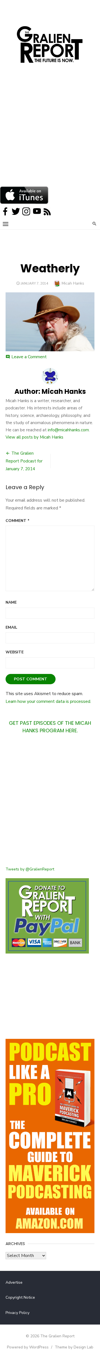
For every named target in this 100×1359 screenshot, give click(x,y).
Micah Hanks (73, 283)
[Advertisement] (50, 133)
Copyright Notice (20, 1297)
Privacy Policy (17, 1312)
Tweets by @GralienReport (30, 869)
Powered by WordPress (28, 1347)
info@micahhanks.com (68, 430)
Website (15, 652)
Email (11, 627)
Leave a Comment (29, 357)
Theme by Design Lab (74, 1347)
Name (11, 602)
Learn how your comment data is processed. (48, 701)
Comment (17, 520)
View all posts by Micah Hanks (34, 437)
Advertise (14, 1282)
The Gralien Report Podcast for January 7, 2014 (24, 461)
